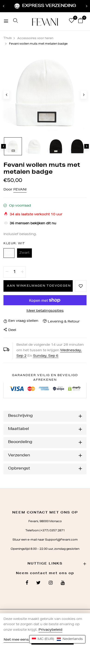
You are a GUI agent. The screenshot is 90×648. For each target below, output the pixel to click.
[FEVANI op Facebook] (27, 583)
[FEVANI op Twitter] (38, 583)
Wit (9, 253)
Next (86, 6)
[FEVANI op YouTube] (63, 583)
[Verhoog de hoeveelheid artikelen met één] (22, 272)
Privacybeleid (50, 630)
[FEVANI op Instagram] (51, 583)
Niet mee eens (16, 640)
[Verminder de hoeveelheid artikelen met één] (7, 272)
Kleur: (14, 243)
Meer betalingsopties (45, 311)
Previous (3, 6)
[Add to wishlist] (81, 286)
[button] (57, 639)
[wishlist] (71, 21)
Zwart (24, 253)
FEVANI (20, 189)
